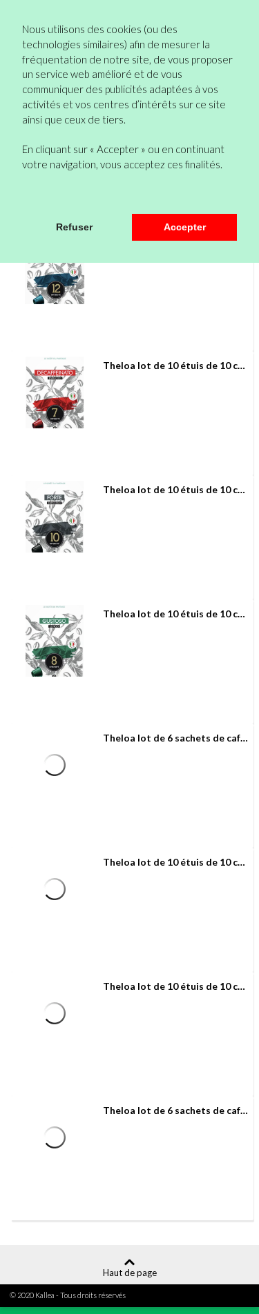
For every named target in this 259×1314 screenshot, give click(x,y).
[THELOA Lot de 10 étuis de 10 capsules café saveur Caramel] (55, 889)
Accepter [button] (185, 226)
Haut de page (130, 1272)
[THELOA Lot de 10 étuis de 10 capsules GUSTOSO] (55, 641)
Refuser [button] (74, 226)
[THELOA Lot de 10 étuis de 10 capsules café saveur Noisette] (55, 1013)
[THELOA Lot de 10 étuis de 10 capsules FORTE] (55, 517)
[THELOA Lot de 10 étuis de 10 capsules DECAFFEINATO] (55, 392)
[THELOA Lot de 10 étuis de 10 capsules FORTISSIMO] (55, 268)
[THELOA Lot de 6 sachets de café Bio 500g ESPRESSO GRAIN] (55, 1137)
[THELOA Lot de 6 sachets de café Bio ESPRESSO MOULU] (55, 765)
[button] (24, 195)
